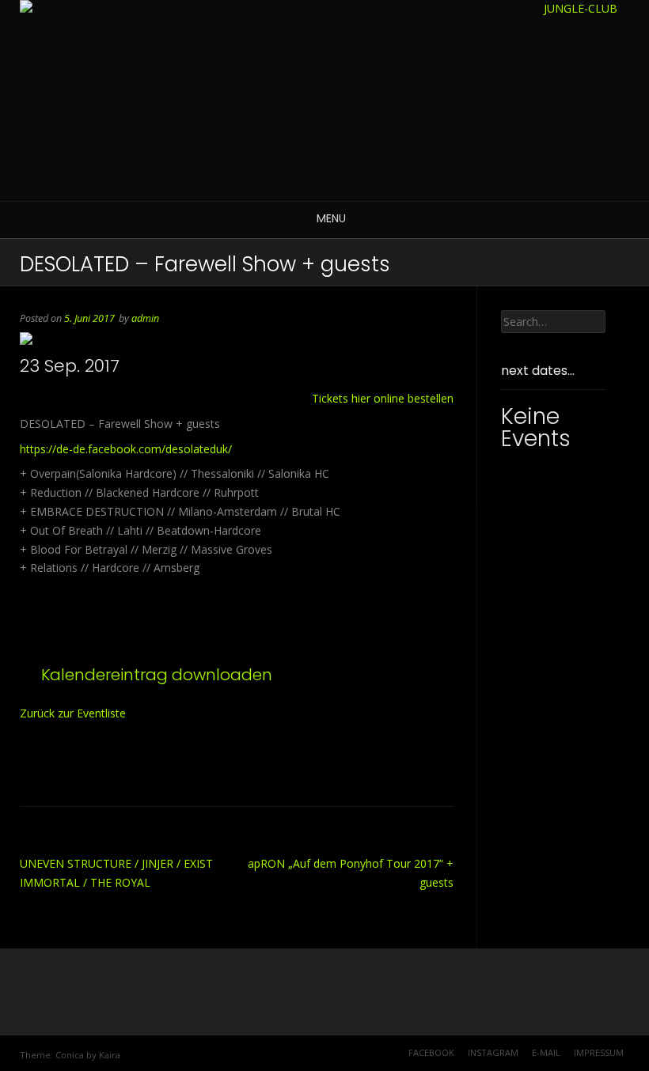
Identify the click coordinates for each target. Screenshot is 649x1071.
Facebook (431, 1052)
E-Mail (546, 1052)
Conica (69, 1055)
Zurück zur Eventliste (73, 713)
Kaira (109, 1055)
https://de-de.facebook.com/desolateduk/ (126, 448)
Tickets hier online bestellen (383, 398)
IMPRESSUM (599, 1052)
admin (145, 318)
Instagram (493, 1052)
